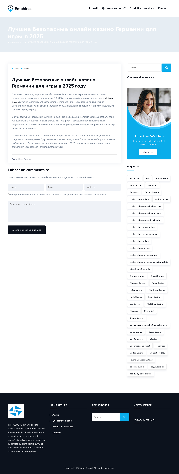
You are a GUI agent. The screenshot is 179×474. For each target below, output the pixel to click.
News (26, 68)
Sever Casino (155, 332)
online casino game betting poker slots (148, 325)
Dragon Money (137, 276)
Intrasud (88, 467)
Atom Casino (162, 178)
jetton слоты (136, 290)
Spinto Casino (136, 339)
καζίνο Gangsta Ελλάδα (141, 360)
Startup (153, 339)
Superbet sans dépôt (140, 346)
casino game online (139, 199)
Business (134, 192)
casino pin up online (139, 248)
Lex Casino (135, 304)
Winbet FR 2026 (157, 353)
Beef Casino (24, 159)
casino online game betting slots (145, 213)
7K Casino (135, 178)
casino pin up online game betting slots (149, 262)
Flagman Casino (138, 283)
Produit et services (142, 8)
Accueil (93, 8)
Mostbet (134, 311)
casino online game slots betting (145, 220)
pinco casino (136, 332)
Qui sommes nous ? (114, 8)
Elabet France (157, 276)
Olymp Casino (136, 318)
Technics (160, 346)
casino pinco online (139, 241)
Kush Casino (136, 297)
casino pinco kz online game (143, 234)
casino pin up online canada (143, 255)
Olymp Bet (149, 311)
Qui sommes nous (62, 420)
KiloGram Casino (157, 290)
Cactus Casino (152, 192)
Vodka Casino (136, 353)
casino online (161, 199)
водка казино (157, 367)
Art (147, 178)
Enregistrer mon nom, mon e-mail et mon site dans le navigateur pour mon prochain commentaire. (58, 194)
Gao (17, 68)
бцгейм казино (137, 367)
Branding (152, 185)
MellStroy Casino (155, 304)
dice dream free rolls (140, 269)
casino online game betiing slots (145, 206)
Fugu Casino (158, 283)
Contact (163, 8)
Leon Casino (154, 297)
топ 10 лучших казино (140, 373)
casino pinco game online (142, 227)
